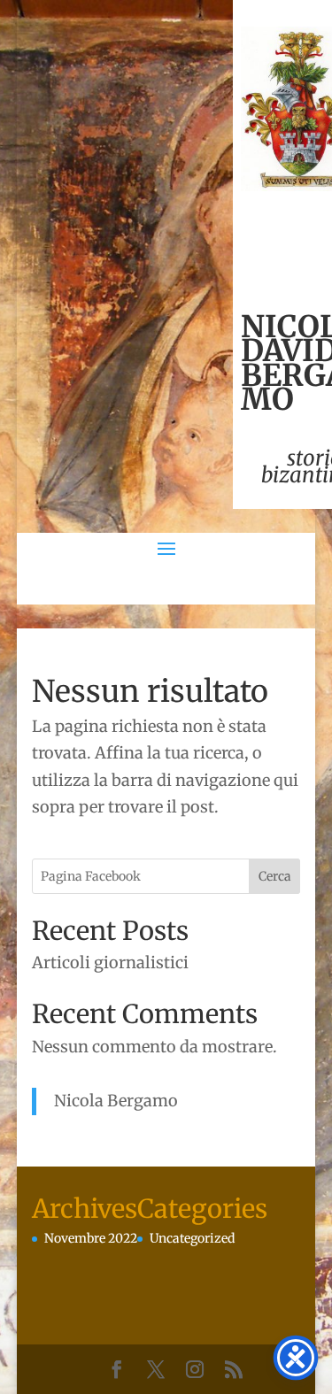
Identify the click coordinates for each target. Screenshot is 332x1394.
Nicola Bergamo (116, 1100)
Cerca (275, 876)
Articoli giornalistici (110, 962)
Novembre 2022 (90, 1238)
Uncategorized (192, 1238)
